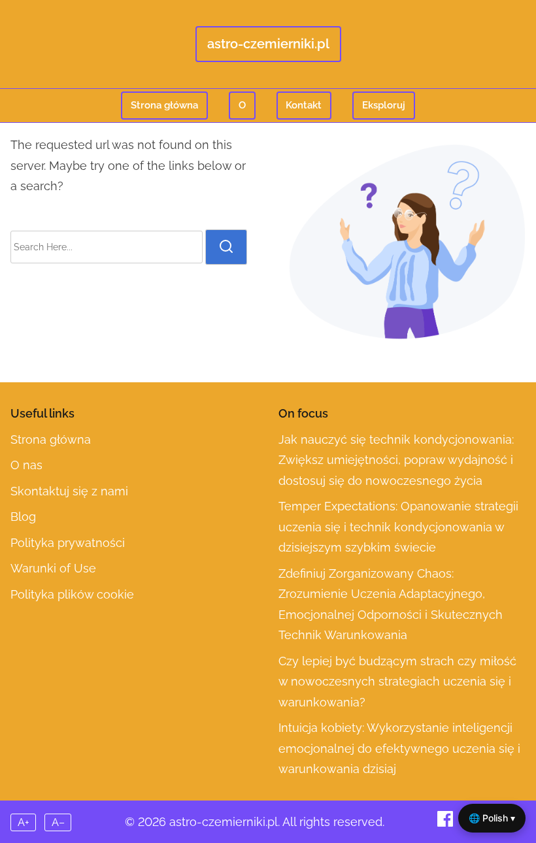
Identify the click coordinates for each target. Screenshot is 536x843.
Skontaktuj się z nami (69, 491)
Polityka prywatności (67, 543)
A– (58, 822)
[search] (226, 247)
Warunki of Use (53, 568)
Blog (23, 516)
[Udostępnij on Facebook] (446, 822)
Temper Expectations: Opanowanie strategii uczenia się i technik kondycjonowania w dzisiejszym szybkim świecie (398, 526)
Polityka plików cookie (72, 594)
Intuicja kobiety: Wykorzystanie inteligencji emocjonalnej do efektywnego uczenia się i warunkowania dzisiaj (399, 748)
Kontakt (304, 105)
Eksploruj (383, 105)
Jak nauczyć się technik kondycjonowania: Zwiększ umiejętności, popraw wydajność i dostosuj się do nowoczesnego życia (396, 460)
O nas (26, 465)
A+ (23, 822)
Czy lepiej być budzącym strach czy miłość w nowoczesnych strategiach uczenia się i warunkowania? (397, 681)
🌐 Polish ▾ (492, 817)
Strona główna (164, 105)
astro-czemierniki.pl (268, 44)
